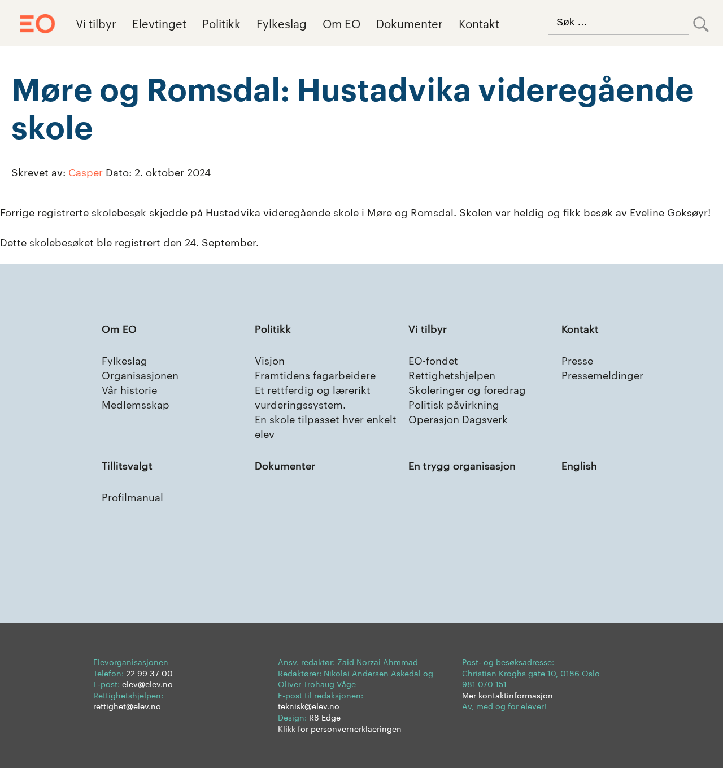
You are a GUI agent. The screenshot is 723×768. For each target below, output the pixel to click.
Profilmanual (132, 496)
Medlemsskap (135, 404)
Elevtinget (159, 23)
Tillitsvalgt (127, 465)
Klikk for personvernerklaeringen (340, 728)
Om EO (341, 23)
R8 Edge (325, 717)
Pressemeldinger (602, 374)
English (579, 465)
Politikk (221, 23)
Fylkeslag (281, 23)
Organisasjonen (140, 374)
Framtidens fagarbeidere (315, 374)
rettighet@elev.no (127, 705)
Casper (85, 171)
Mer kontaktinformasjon (507, 695)
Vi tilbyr (96, 23)
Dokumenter (409, 23)
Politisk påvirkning (453, 404)
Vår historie (129, 389)
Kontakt (479, 23)
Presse (577, 360)
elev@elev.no (147, 683)
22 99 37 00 (149, 673)
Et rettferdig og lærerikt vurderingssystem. (313, 396)
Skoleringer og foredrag (467, 389)
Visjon (270, 360)
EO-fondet (433, 360)
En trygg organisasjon (462, 465)
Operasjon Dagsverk (458, 418)
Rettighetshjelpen (451, 374)
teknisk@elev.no (308, 705)
